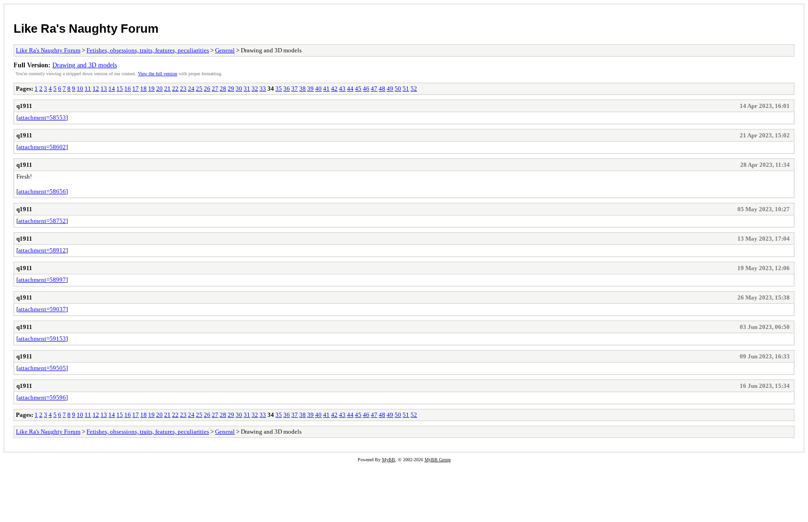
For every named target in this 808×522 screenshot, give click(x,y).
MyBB (388, 459)
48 (382, 88)
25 (199, 88)
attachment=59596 (42, 397)
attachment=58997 (42, 279)
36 (286, 88)
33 (263, 88)
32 (255, 88)
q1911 (24, 105)
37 (294, 88)
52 (414, 88)
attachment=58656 (42, 191)
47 (374, 88)
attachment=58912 (42, 250)
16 (127, 88)
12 (96, 88)
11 (88, 88)
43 (342, 88)
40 (318, 88)
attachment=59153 (42, 338)
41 (326, 88)
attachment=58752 (42, 220)
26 (207, 88)
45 (358, 88)
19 (151, 88)
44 (350, 88)
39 (310, 88)
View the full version (157, 73)
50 (398, 88)
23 (183, 88)
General (225, 50)
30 (239, 88)
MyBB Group (438, 459)
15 (119, 88)
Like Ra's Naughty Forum (86, 28)
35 (278, 88)
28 (223, 88)
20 (159, 88)
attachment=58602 (42, 146)
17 (135, 88)
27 (215, 88)
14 (111, 88)
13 (104, 88)
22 (175, 88)
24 (191, 88)
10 (80, 88)
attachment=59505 (42, 368)
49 (390, 88)
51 (406, 88)
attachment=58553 (42, 117)
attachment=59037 (42, 309)
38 (302, 88)
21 (167, 88)
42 (334, 88)
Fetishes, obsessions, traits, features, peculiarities (148, 50)
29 (231, 88)
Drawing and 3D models (84, 65)
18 (143, 88)
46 (366, 88)
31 (247, 88)
